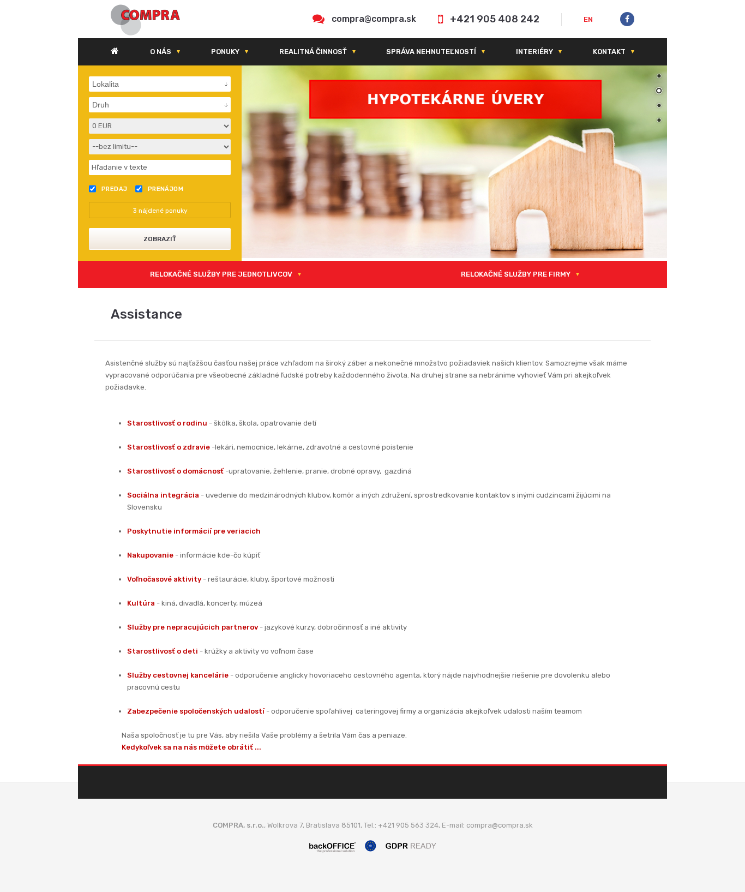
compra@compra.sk (374, 19)
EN (588, 19)
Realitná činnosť (313, 51)
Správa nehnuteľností (431, 51)
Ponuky (225, 51)
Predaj (114, 189)
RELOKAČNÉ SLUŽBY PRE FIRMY (515, 274)
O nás (160, 51)
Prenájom (166, 189)
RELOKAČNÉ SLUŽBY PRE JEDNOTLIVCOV (221, 274)
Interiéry (534, 51)
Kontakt (609, 51)
